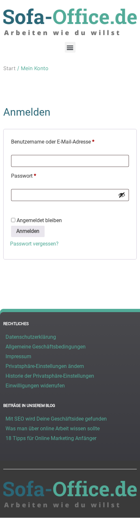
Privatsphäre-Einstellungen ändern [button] (45, 366)
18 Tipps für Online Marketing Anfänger (51, 438)
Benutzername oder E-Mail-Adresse (65, 141)
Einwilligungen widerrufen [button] (35, 386)
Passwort (36, 175)
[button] (70, 47)
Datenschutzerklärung (31, 337)
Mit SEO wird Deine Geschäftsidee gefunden (56, 419)
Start (9, 68)
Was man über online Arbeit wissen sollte (53, 428)
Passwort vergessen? (34, 244)
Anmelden (27, 231)
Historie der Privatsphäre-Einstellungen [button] (50, 376)
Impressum (18, 356)
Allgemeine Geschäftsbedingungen (46, 347)
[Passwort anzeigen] (121, 194)
